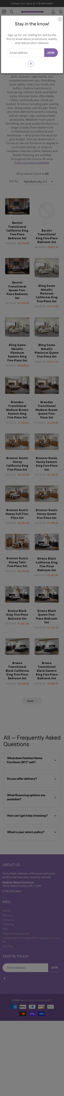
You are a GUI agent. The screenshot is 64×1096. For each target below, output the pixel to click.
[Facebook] (31, 64)
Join (51, 52)
